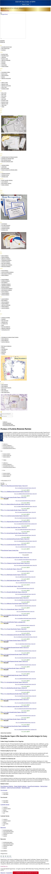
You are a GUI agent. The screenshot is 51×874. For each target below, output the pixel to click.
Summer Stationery (5, 341)
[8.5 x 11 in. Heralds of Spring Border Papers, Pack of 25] (15, 557)
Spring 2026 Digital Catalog (8, 831)
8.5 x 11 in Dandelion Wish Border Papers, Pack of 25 (25, 618)
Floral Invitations (4, 270)
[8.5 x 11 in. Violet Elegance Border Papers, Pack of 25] (14, 661)
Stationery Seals (4, 84)
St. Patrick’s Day (4, 323)
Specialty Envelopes (5, 228)
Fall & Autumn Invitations (6, 273)
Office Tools (4, 87)
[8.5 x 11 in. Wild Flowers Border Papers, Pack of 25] (13, 574)
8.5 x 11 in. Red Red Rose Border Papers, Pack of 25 (25, 690)
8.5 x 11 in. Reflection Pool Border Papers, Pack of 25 (25, 605)
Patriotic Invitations (5, 257)
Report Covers (4, 73)
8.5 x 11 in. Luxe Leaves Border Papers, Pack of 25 (25, 500)
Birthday (3, 347)
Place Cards (3, 96)
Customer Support (7, 808)
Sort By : (3, 483)
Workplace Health (5, 88)
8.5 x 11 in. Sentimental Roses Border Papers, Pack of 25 (25, 541)
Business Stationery (7, 423)
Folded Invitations (5, 306)
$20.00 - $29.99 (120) (7, 455)
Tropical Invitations (5, 293)
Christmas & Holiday (5, 317)
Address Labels (4, 82)
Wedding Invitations (5, 281)
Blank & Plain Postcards (6, 387)
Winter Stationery (5, 338)
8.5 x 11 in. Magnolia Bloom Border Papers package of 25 (25, 523)
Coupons (5, 835)
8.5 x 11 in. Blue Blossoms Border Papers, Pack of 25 (25, 488)
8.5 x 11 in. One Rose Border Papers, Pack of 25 (25, 671)
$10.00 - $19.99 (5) (6, 454)
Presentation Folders (5, 72)
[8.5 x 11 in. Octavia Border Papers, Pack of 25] (12, 609)
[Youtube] (2, 857)
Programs (3, 97)
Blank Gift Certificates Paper (7, 161)
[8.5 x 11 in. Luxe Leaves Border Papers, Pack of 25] (13, 497)
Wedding (3, 353)
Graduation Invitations (6, 284)
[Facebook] (6, 857)
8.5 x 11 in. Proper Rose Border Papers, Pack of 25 (25, 631)
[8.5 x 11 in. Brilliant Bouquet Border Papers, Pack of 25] (15, 647)
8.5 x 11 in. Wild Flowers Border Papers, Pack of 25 (25, 576)
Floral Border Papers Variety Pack (25, 552)
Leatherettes (4, 166)
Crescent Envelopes (5, 226)
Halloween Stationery (5, 328)
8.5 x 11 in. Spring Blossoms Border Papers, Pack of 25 (25, 702)
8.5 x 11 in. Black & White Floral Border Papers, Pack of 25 (25, 506)
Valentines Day (4, 322)
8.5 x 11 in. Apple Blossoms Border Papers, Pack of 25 (25, 696)
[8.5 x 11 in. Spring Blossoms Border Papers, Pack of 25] (15, 699)
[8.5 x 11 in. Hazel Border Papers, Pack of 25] (12, 586)
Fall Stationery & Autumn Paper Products (9, 337)
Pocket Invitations (5, 303)
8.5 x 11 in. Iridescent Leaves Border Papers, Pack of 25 (25, 708)
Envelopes (3, 50)
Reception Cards (4, 100)
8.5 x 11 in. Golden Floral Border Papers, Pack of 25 (25, 529)
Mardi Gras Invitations (5, 266)
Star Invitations (4, 282)
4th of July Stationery (5, 326)
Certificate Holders (5, 165)
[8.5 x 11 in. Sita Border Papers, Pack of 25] (11, 569)
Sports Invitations (5, 291)
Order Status (5, 794)
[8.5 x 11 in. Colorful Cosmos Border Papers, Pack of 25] (14, 516)
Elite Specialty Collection (6, 183)
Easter (2, 325)
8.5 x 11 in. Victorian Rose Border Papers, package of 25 (25, 729)
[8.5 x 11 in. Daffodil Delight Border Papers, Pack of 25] (14, 675)
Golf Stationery (4, 349)
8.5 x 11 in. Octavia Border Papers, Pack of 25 (25, 611)
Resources (3, 827)
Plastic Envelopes (4, 75)
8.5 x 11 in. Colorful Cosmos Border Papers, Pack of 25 (25, 518)
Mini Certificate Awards (6, 160)
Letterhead (3, 57)
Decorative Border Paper (6, 47)
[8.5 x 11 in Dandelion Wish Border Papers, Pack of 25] (14, 615)
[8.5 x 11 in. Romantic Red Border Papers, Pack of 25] (14, 592)
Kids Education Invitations (6, 290)
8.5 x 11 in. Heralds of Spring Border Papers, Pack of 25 (25, 559)
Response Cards (4, 102)
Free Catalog (5, 792)
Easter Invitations (4, 255)
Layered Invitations (5, 308)
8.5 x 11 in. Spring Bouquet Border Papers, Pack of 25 (25, 657)
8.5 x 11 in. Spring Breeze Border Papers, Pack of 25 (25, 535)
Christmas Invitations (5, 261)
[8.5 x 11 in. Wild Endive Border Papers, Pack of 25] (13, 580)
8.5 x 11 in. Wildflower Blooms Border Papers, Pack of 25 (25, 493)
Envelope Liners (4, 229)
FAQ (4, 813)
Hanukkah (3, 319)
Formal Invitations (5, 279)
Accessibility (9, 872)
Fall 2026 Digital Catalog (7, 830)
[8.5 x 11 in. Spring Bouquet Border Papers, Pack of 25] (14, 654)
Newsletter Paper (5, 55)
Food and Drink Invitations (6, 288)
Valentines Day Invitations (6, 264)
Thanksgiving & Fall (5, 329)
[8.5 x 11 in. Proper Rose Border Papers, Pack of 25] (13, 629)
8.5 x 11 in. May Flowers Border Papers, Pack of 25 (25, 643)
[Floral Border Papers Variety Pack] (9, 550)
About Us (3, 872)
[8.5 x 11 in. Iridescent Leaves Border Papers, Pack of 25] (15, 706)
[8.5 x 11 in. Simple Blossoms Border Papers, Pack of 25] (15, 598)
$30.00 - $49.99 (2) (6, 456)
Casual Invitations (5, 299)
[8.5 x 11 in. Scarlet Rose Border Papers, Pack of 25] (13, 544)
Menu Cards (3, 93)
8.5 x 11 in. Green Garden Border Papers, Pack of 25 (25, 512)
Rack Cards (3, 99)
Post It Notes (4, 64)
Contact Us (5, 807)
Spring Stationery (4, 340)
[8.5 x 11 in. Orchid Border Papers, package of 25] (13, 622)
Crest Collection (4, 181)
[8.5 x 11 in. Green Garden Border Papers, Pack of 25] (14, 510)
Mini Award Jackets (5, 168)
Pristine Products (4, 66)
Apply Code (25, 4)
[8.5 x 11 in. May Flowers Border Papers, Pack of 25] (13, 640)
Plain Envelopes (4, 384)
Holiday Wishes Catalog (7, 833)
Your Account (4, 790)
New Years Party (4, 320)
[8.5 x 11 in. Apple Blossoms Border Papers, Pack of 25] (14, 693)
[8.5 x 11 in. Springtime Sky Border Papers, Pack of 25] (14, 682)
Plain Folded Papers (5, 392)
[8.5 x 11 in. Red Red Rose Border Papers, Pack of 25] (14, 688)
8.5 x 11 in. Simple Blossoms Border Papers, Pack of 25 (25, 600)
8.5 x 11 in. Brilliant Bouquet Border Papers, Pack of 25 (25, 650)
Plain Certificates (4, 390)
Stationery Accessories (6, 78)
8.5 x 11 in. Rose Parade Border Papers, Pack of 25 (25, 715)
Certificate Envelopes (5, 173)
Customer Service (5, 804)
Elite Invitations (4, 300)
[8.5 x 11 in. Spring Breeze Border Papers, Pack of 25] (14, 533)
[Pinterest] (8, 857)
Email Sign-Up (4, 866)
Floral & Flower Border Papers (9, 425)
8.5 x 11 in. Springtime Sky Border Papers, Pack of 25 (25, 684)
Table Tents (3, 105)
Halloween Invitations (5, 258)
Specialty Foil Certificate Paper (7, 158)
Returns (4, 810)
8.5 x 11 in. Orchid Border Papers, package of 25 (25, 625)
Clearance (5, 834)
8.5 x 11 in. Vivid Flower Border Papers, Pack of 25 (25, 722)
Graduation (3, 350)
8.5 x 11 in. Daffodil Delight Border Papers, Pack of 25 (25, 678)
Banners (3, 76)
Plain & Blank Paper (5, 48)
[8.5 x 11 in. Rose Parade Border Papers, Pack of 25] (13, 712)
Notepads (3, 61)
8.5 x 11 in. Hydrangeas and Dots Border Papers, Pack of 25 (25, 636)
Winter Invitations (5, 275)
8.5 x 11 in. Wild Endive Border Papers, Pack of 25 (25, 582)
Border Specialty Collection (7, 180)
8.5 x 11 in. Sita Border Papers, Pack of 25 (25, 571)
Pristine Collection (5, 184)
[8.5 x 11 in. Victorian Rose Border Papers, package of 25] (15, 726)
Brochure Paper (4, 54)
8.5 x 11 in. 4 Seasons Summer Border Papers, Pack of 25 (25, 565)
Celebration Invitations (6, 285)
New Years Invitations (5, 263)
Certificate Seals (4, 176)
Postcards (3, 63)
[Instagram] (11, 857)
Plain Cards (3, 389)
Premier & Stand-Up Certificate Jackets (9, 169)
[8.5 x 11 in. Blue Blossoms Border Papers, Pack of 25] (14, 485)
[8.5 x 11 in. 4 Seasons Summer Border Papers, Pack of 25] (15, 563)
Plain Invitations (4, 386)
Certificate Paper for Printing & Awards (9, 157)
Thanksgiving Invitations (6, 260)
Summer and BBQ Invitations (7, 272)
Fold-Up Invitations (5, 302)
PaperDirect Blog (5, 10)
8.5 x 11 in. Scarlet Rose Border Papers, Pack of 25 (25, 546)
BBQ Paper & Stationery (6, 346)
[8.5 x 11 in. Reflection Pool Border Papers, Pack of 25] (14, 603)
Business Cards (4, 58)
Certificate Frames (5, 175)
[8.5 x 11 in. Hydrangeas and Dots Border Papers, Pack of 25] (16, 634)
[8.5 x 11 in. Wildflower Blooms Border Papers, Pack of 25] (15, 491)
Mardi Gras (3, 352)
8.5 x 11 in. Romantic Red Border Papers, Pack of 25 (25, 594)
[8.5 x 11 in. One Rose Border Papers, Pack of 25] (13, 668)
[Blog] (4, 857)
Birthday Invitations (5, 287)
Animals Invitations (5, 294)
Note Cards (3, 94)
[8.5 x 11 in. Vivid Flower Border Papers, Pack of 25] (13, 719)
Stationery (5, 421)
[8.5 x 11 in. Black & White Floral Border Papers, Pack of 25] (15, 504)
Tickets (2, 106)
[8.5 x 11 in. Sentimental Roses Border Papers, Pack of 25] (15, 539)
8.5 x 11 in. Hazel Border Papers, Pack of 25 (25, 588)
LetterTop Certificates (5, 60)
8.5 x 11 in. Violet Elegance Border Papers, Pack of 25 (25, 664)
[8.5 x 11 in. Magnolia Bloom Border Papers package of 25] (15, 521)
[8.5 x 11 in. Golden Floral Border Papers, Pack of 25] (14, 527)
